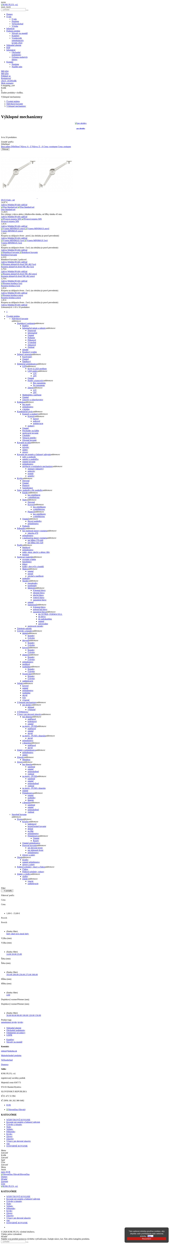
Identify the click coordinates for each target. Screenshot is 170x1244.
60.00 (14, 1015)
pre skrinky (80, 128)
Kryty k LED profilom (37, 369)
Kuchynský (27, 357)
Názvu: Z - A (38, 146)
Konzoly (31, 416)
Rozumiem (146, 1239)
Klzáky (25, 492)
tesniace (25, 554)
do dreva (42, 616)
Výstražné (32, 342)
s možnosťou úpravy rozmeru (34, 538)
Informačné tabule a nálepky (34, 328)
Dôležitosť (15, 146)
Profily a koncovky (36, 380)
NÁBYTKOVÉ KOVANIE (18, 1120)
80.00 (19, 1015)
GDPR (9, 1035)
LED (24, 366)
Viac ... (150, 1236)
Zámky (25, 879)
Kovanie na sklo (24, 442)
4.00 (8, 995)
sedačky (31, 476)
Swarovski (26, 674)
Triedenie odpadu (24, 628)
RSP (8, 47)
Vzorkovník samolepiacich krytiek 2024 (18, 40)
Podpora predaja (13, 31)
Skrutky (25, 581)
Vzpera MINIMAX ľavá (11, 243)
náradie (25, 349)
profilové (26, 664)
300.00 (35, 974)
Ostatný (25, 359)
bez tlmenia (27, 717)
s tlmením (26, 743)
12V (35, 373)
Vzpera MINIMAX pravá (12, 231)
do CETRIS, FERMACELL (50, 614)
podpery (31, 426)
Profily (20, 545)
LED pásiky (33, 371)
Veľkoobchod (17, 24)
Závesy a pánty (28, 855)
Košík (8, 81)
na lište (30, 831)
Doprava (4, 1064)
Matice (25, 569)
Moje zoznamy (7, 83)
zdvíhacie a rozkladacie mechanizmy (37, 466)
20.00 (14, 954)
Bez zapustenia (39, 383)
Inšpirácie (10, 28)
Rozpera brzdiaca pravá (11, 298)
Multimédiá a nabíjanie (31, 395)
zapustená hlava (39, 600)
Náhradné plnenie (13, 45)
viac (8, 1143)
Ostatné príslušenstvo (31, 843)
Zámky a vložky (24, 874)
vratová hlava (38, 597)
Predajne (15, 21)
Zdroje (30, 388)
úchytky (25, 447)
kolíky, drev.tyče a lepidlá (33, 566)
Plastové (25, 485)
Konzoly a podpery (30, 414)
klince (24, 564)
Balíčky (25, 326)
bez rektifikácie (34, 495)
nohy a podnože (29, 457)
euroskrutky (33, 583)
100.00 (25, 1015)
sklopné (31, 707)
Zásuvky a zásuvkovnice (32, 400)
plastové (25, 655)
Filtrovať (5, 149)
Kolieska (20, 402)
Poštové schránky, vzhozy (33, 872)
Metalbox (26, 759)
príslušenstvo (27, 407)
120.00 (32, 1015)
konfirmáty (32, 585)
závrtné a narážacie (36, 576)
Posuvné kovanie (29, 845)
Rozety (36, 841)
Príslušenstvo (27, 793)
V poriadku (7, 891)
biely (8, 934)
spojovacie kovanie (30, 433)
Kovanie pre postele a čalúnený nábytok (34, 454)
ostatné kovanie (28, 461)
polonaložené (33, 771)
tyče (24, 697)
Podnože (26, 526)
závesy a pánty (28, 864)
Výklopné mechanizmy (27, 702)
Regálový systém (29, 352)
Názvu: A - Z (26, 146)
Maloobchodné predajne (11, 1055)
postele (30, 473)
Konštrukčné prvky (25, 411)
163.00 (9, 974)
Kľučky (25, 821)
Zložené (31, 347)
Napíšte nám (17, 67)
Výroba (15, 26)
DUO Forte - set (8, 200)
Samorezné (32, 605)
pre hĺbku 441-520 (35, 543)
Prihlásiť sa (5, 76)
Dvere (19, 819)
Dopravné (32, 330)
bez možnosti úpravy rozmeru (34, 531)
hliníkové (26, 547)
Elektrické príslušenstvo (27, 364)
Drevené (25, 481)
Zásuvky (20, 757)
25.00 (19, 954)
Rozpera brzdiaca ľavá (10, 286)
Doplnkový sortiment (26, 323)
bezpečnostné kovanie (37, 826)
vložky (25, 876)
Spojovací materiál (25, 557)
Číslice (25, 869)
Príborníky (21, 528)
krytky (20, 1022)
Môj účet (4, 73)
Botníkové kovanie (9, 255)
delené (30, 829)
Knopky (31, 636)
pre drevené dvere (35, 848)
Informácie (10, 50)
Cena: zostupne (64, 146)
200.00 (16, 974)
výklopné (31, 709)
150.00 (38, 1015)
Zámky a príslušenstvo (26, 750)
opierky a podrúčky (30, 459)
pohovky (31, 471)
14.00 (9, 954)
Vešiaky (20, 683)
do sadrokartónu (45, 619)
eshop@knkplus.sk (9, 1051)
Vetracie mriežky (29, 438)
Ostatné (31, 335)
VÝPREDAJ (22, 712)
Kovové (31, 504)
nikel (13, 934)
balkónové (32, 824)
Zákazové (32, 345)
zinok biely (24, 934)
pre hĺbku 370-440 (35, 540)
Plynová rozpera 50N (10, 221)
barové (36, 419)
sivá (18, 934)
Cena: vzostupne (51, 146)
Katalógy (15, 36)
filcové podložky (35, 521)
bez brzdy (26, 404)
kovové (25, 647)
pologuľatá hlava (40, 609)
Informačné (32, 333)
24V (35, 376)
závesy (25, 452)
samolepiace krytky (9, 1022)
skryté (24, 695)
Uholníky (26, 435)
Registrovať (6, 78)
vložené (31, 774)
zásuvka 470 (33, 533)
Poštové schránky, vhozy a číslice (31, 867)
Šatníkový (26, 361)
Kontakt (9, 62)
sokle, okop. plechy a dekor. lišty (36, 552)
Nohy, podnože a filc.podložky (30, 490)
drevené (25, 640)
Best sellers (6, 146)
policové (36, 421)
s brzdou (25, 409)
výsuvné (25, 700)
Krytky (20, 478)
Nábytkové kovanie (20, 318)
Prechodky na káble (30, 430)
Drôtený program (24, 354)
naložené (31, 767)
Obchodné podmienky (16, 53)
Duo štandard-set (8, 209)
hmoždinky (27, 562)
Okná (19, 857)
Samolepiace (27, 488)
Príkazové (32, 340)
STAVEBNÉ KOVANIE (17, 1146)
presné (30, 574)
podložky (26, 578)
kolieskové (32, 721)
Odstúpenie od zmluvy (15, 1033)
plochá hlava (38, 595)
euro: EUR (5, 1172)
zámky (25, 450)
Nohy (24, 500)
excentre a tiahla (29, 559)
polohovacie (38, 423)
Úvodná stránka (13, 316)
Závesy (20, 762)
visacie (30, 881)
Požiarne (31, 338)
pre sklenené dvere (35, 850)
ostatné (25, 445)
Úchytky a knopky (25, 631)
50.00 (9, 1015)
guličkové (32, 719)
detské (25, 633)
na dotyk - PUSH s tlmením (34, 736)
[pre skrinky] (80, 123)
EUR (8, 1105)
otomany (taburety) (36, 469)
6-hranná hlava (39, 590)
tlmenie (31, 800)
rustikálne (26, 667)
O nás (8, 16)
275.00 (29, 974)
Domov (9, 14)
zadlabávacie (27, 681)
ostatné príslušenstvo (31, 862)
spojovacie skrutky (35, 626)
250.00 (22, 974)
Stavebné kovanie (19, 814)
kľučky (25, 860)
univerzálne (43, 624)
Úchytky (31, 638)
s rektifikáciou (33, 497)
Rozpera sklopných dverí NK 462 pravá (18, 276)
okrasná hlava (38, 593)
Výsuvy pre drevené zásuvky (29, 714)
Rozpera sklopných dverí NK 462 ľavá (17, 267)
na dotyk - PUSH (29, 726)
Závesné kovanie (29, 440)
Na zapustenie (39, 385)
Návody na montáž (20, 33)
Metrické (31, 588)
